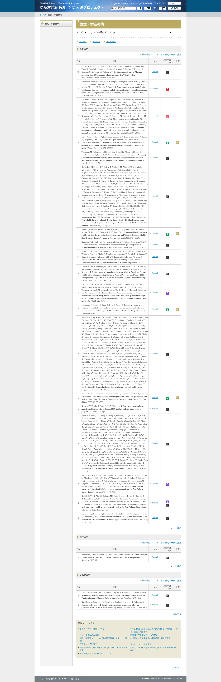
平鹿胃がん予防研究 (88, 644)
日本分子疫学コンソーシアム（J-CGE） (96, 653)
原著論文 (83, 42)
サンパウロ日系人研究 (89, 635)
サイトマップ (160, 3)
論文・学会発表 (52, 23)
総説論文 (96, 42)
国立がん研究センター (124, 3)
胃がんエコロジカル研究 (140, 644)
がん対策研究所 (145, 3)
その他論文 (111, 42)
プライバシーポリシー (73, 679)
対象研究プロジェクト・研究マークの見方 (161, 54)
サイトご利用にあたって (50, 679)
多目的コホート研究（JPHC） (92, 629)
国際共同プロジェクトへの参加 (143, 635)
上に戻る (177, 528)
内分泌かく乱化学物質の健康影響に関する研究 (150, 638)
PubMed (155, 72)
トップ (43, 15)
